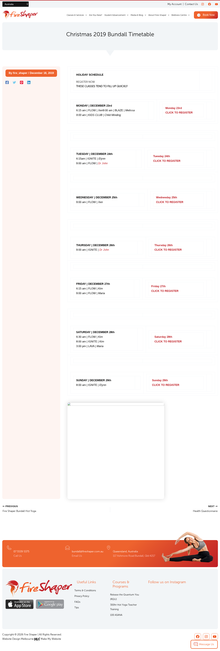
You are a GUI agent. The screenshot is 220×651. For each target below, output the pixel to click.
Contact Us (191, 4)
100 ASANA (116, 614)
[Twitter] (14, 82)
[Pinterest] (21, 82)
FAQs (77, 601)
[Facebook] (209, 4)
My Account (174, 4)
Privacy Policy (81, 596)
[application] (85, 15)
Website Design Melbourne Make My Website (31, 638)
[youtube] (216, 4)
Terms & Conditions (85, 590)
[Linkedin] (28, 82)
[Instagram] (202, 4)
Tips (76, 607)
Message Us (206, 644)
